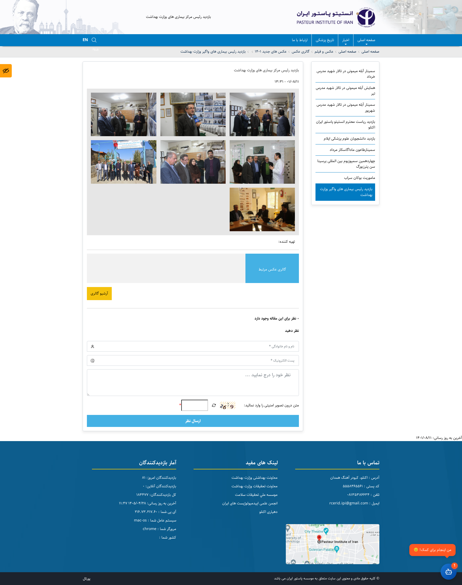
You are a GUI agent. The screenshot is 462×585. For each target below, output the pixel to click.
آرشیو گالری (99, 293)
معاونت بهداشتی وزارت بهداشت (255, 478)
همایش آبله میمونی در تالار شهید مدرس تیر (345, 90)
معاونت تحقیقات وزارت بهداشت (255, 486)
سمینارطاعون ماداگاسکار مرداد (352, 150)
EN (85, 40)
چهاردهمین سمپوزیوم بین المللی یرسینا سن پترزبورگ (346, 164)
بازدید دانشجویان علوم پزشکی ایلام (349, 139)
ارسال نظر (193, 421)
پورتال (86, 578)
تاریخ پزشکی (325, 40)
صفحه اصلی (366, 40)
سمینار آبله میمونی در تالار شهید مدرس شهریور (346, 107)
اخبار (345, 40)
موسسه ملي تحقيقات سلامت (256, 495)
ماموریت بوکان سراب (359, 178)
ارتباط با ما (299, 40)
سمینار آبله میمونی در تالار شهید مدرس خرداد (346, 74)
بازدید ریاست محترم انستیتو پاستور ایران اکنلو (345, 124)
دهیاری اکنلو (268, 512)
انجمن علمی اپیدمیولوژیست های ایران (250, 503)
